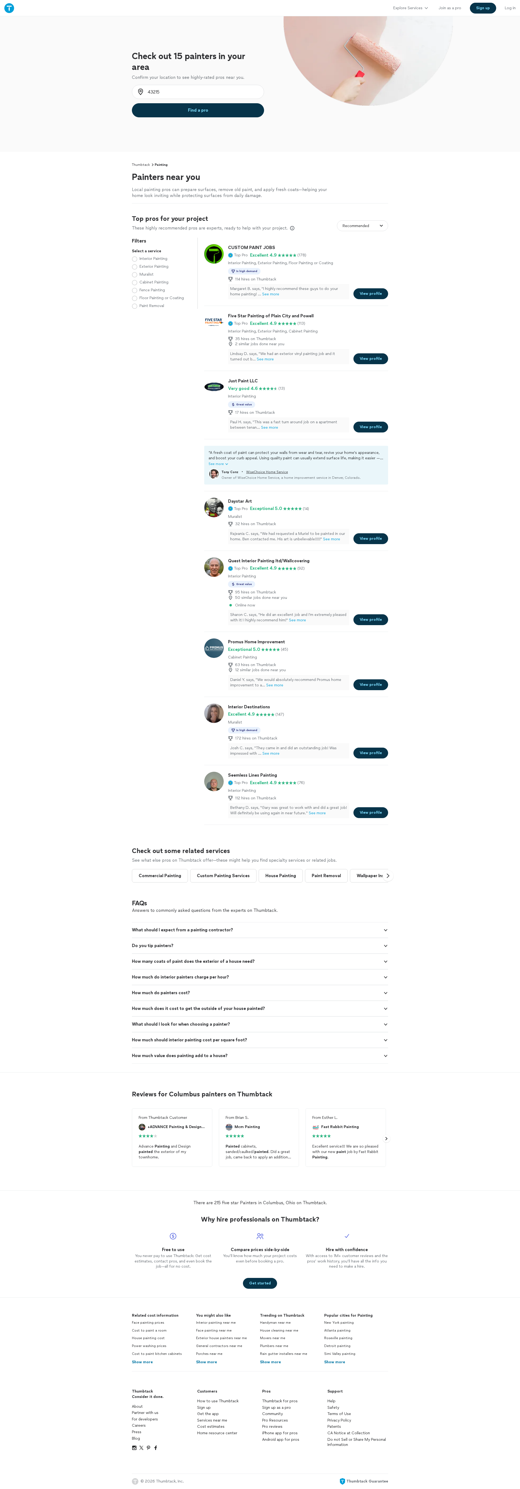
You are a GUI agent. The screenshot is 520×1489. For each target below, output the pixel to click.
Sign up (204, 1407)
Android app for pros (280, 1439)
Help (331, 1401)
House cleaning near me (279, 1330)
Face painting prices (148, 1323)
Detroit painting (337, 1346)
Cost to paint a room (149, 1330)
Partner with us (145, 1412)
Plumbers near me (274, 1346)
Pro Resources (275, 1420)
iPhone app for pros (280, 1433)
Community (272, 1414)
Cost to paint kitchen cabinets (157, 1354)
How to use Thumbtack (218, 1401)
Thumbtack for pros (280, 1401)
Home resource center (217, 1433)
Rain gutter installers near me (283, 1354)
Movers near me (272, 1338)
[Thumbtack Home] (9, 8)
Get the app (208, 1414)
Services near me (212, 1420)
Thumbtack (141, 165)
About (137, 1406)
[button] (238, 255)
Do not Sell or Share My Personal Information (356, 1442)
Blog (136, 1438)
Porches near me (209, 1354)
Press (136, 1432)
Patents (334, 1426)
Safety (333, 1407)
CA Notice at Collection (348, 1433)
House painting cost (148, 1338)
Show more (142, 1362)
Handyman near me (275, 1323)
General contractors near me (219, 1346)
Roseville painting (338, 1338)
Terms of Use (339, 1414)
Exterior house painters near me (221, 1338)
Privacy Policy (339, 1420)
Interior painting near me (216, 1323)
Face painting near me (214, 1330)
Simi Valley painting (339, 1354)
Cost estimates (211, 1426)
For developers (145, 1419)
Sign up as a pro (276, 1407)
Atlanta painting (337, 1330)
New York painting (339, 1323)
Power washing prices (149, 1346)
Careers (139, 1425)
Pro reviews (272, 1426)
